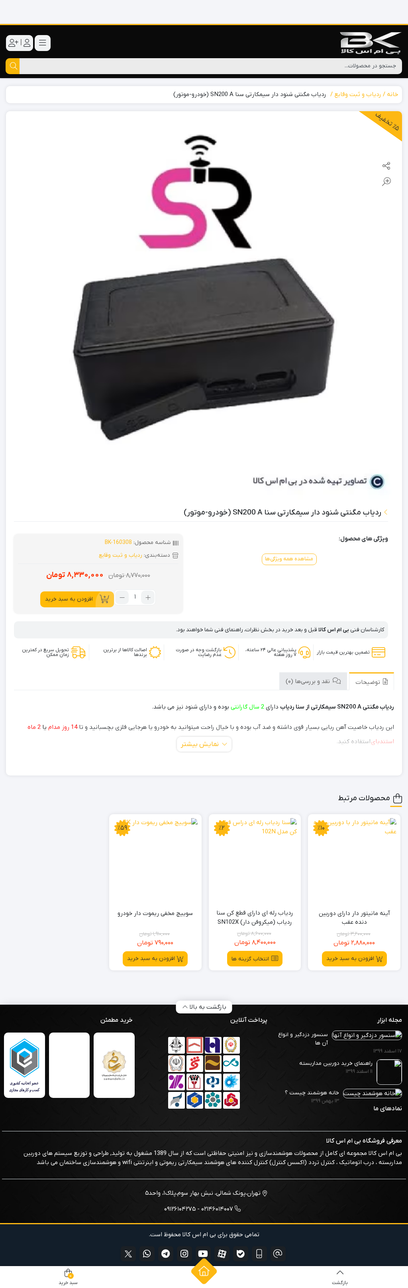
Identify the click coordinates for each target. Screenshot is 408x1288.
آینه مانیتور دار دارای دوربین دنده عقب (354, 918)
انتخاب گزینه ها (250, 959)
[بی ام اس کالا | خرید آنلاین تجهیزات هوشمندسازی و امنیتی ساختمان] (370, 42)
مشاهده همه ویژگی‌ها (289, 559)
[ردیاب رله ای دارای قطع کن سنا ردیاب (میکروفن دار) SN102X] (255, 860)
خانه (392, 94)
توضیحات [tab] (368, 682)
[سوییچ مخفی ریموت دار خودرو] (155, 860)
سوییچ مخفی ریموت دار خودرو (155, 913)
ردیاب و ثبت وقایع (357, 94)
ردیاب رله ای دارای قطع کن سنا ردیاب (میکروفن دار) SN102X (254, 917)
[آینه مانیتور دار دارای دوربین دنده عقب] (354, 860)
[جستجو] (13, 66)
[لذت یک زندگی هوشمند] (204, 12)
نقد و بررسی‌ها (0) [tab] (309, 681)
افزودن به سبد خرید (69, 599)
